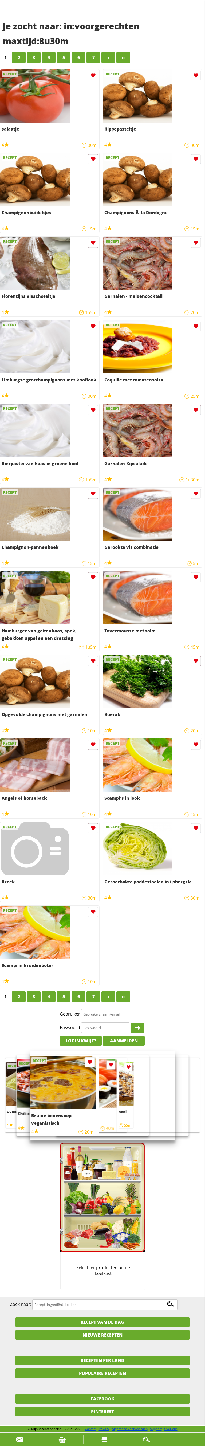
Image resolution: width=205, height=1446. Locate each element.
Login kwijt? (81, 1041)
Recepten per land (102, 1360)
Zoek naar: (20, 1304)
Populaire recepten (102, 1373)
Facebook (102, 1399)
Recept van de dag (102, 1322)
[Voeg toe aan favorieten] (93, 75)
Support (156, 1429)
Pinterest (102, 1412)
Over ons (171, 1429)
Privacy (104, 1429)
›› (123, 57)
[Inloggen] (137, 1028)
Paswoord (70, 1027)
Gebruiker (70, 1014)
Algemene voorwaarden (130, 1429)
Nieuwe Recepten (102, 1335)
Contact (90, 1429)
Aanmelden (124, 1041)
